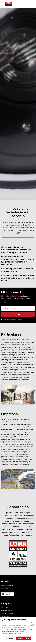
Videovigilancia (6, 610)
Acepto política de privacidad (12, 319)
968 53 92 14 (13, 296)
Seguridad (4, 607)
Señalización (5, 616)
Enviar (18, 314)
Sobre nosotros (7, 585)
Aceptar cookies (23, 638)
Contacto (4, 588)
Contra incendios (7, 613)
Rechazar (10, 638)
